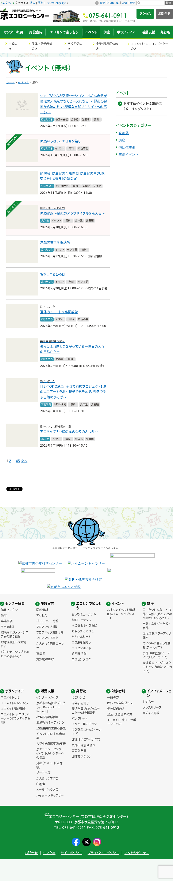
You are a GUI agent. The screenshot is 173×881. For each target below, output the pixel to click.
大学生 (45, 220)
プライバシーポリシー (103, 853)
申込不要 (83, 148)
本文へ (7, 2)
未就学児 (46, 404)
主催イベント (129, 154)
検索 (169, 2)
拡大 (32, 2)
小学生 (45, 439)
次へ (24, 461)
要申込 (74, 119)
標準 (40, 2)
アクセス (145, 13)
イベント (23, 82)
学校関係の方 (75, 46)
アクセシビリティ (136, 853)
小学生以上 (47, 186)
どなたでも (47, 119)
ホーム (10, 82)
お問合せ (31, 853)
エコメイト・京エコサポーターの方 (149, 46)
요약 (124, 2)
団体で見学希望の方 (42, 46)
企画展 (59, 359)
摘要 (132, 2)
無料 (96, 119)
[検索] (150, 3)
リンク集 (49, 853)
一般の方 (12, 46)
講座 (122, 140)
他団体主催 (61, 119)
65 (18, 461)
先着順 (85, 119)
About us (113, 2)
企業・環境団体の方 (107, 46)
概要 (102, 2)
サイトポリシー (71, 853)
